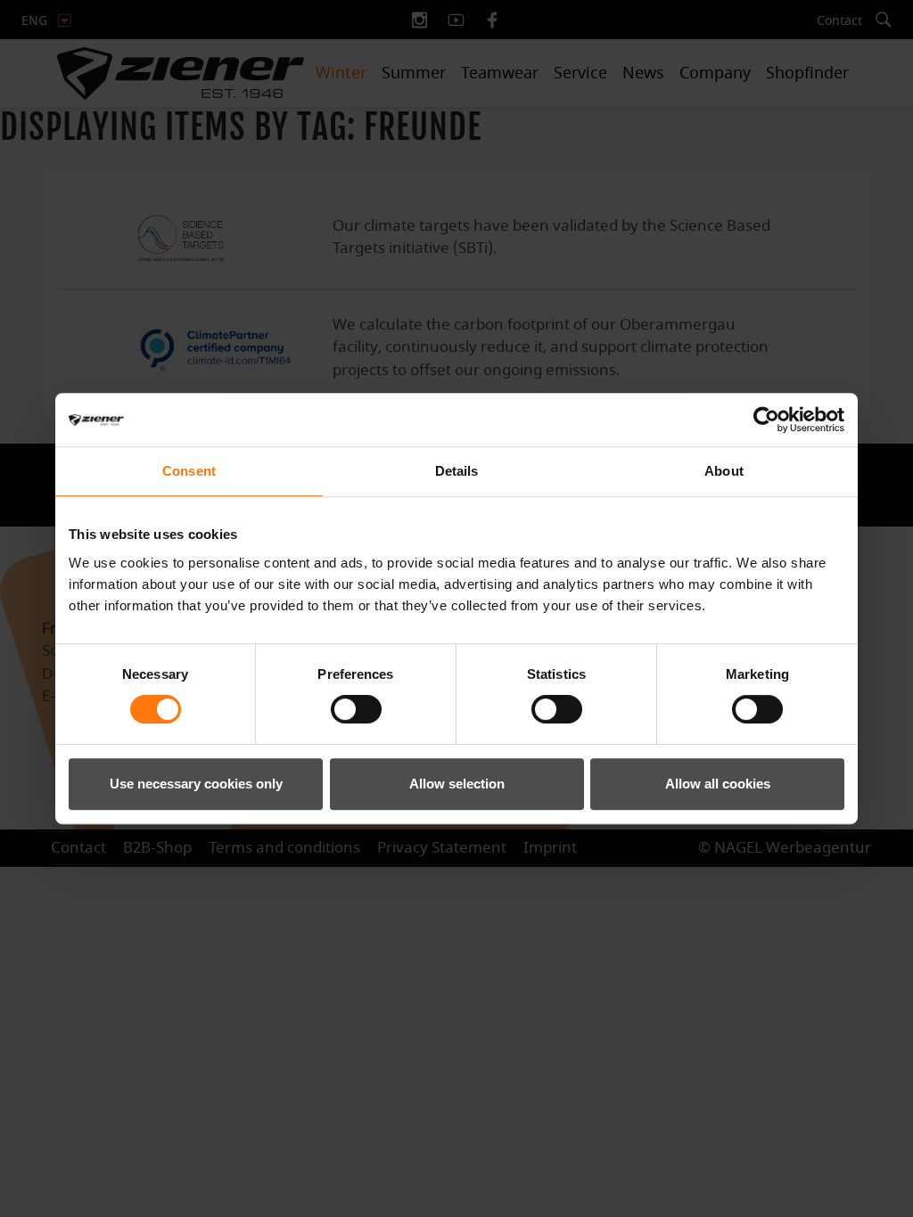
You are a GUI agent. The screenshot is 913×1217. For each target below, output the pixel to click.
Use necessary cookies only (196, 783)
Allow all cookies (717, 783)
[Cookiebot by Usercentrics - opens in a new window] (766, 419)
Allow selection (457, 783)
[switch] (356, 709)
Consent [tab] (189, 470)
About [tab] (724, 470)
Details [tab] (457, 470)
